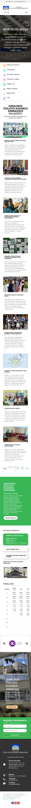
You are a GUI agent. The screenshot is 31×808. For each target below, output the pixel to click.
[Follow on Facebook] (12, 803)
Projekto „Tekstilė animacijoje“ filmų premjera (15, 371)
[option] (15, 643)
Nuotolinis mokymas (13, 74)
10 (17, 468)
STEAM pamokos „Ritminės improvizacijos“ (12, 445)
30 (27, 468)
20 (22, 468)
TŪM (8, 97)
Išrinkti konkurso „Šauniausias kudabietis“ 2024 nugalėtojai (13, 333)
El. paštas (12, 782)
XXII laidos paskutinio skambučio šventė (14, 295)
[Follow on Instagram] (15, 803)
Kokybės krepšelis (11, 88)
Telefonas (12, 778)
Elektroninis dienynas (13, 65)
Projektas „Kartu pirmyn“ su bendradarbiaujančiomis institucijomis (12, 217)
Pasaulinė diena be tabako (12, 408)
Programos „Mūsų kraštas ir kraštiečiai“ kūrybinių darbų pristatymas (12, 257)
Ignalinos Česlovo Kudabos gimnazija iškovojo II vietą (15, 141)
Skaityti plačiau (10, 518)
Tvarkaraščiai (11, 69)
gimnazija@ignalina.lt (17, 701)
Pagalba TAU (11, 84)
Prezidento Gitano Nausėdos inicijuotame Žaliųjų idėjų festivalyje (15, 178)
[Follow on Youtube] (18, 803)
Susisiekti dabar (11, 707)
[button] (4, 643)
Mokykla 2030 (10, 93)
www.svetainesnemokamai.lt (9, 799)
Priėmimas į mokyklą (13, 79)
